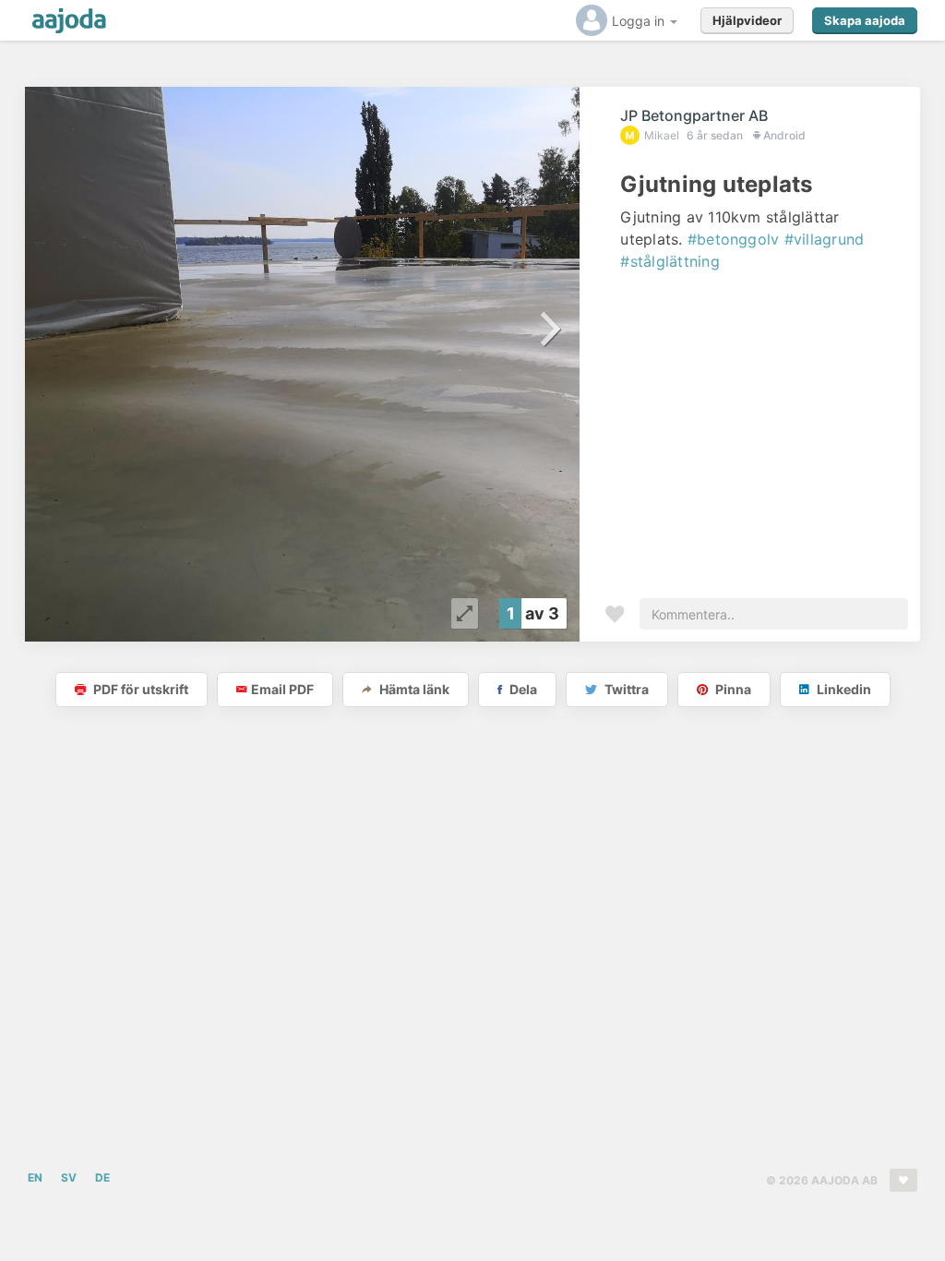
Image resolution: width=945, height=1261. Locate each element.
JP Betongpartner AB (694, 115)
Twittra (625, 689)
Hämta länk (413, 689)
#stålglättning (669, 261)
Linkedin (842, 689)
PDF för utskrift (139, 689)
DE (102, 1177)
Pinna (731, 689)
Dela (522, 689)
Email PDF (282, 689)
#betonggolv (734, 239)
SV (69, 1177)
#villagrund (824, 239)
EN (35, 1177)
